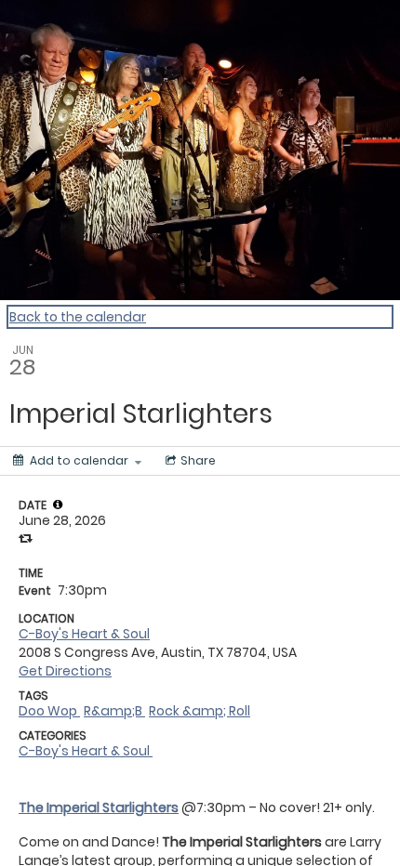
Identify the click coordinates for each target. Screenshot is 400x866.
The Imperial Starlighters (99, 807)
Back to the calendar (77, 317)
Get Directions (65, 671)
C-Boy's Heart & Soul (84, 633)
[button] (57, 504)
